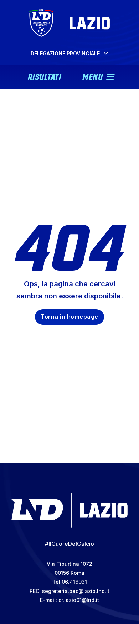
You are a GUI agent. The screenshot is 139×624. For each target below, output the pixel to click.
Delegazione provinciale (65, 53)
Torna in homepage (69, 316)
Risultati (44, 76)
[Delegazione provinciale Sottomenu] (105, 53)
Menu (92, 76)
